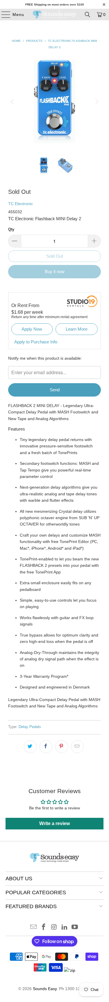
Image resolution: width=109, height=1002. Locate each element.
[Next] (96, 101)
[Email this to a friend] (77, 746)
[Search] (87, 14)
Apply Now (32, 329)
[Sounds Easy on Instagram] (54, 927)
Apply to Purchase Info (35, 341)
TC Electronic (20, 203)
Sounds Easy (45, 988)
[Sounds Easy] (54, 14)
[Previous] (12, 101)
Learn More (76, 329)
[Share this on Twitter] (30, 746)
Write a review (54, 823)
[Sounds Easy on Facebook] (44, 927)
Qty (11, 229)
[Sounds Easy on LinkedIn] (64, 927)
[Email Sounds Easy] (33, 927)
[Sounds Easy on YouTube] (75, 927)
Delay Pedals (30, 727)
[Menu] (3, 14)
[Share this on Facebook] (46, 746)
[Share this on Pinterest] (61, 746)
